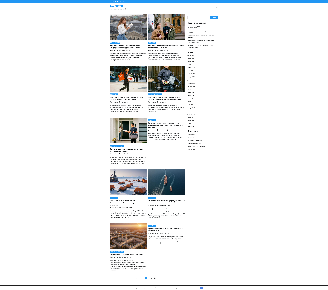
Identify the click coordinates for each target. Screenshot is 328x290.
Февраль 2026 (191, 73)
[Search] (217, 7)
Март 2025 (190, 104)
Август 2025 (190, 89)
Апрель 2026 (191, 67)
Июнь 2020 (190, 120)
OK (202, 288)
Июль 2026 (190, 58)
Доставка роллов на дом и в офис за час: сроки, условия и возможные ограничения (164, 98)
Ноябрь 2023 (191, 108)
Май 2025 (190, 98)
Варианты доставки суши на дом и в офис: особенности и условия (126, 150)
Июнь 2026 (190, 61)
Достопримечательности (155, 94)
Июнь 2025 (190, 95)
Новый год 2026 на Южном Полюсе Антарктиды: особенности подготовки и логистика (125, 203)
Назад (137, 278)
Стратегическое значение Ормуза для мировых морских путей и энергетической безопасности (166, 202)
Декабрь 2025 (191, 80)
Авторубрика (151, 42)
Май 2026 (190, 64)
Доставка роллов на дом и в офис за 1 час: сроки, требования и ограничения (126, 98)
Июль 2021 (190, 117)
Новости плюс (191, 149)
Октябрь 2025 (191, 86)
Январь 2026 (191, 77)
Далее (158, 278)
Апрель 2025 (191, 101)
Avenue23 (116, 6)
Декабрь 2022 (191, 114)
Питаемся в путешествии (194, 152)
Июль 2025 (190, 92)
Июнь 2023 (190, 111)
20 (155, 278)
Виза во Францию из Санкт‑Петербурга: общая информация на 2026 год (166, 46)
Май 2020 (190, 123)
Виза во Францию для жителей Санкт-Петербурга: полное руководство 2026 (125, 46)
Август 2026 (190, 55)
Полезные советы (115, 42)
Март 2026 (190, 70)
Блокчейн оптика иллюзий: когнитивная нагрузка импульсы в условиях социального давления (165, 125)
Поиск (189, 15)
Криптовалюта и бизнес (194, 143)
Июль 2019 (190, 126)
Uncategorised (152, 120)
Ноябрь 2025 (191, 83)
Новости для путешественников (196, 146)
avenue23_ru (114, 50)
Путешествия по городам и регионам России (127, 255)
